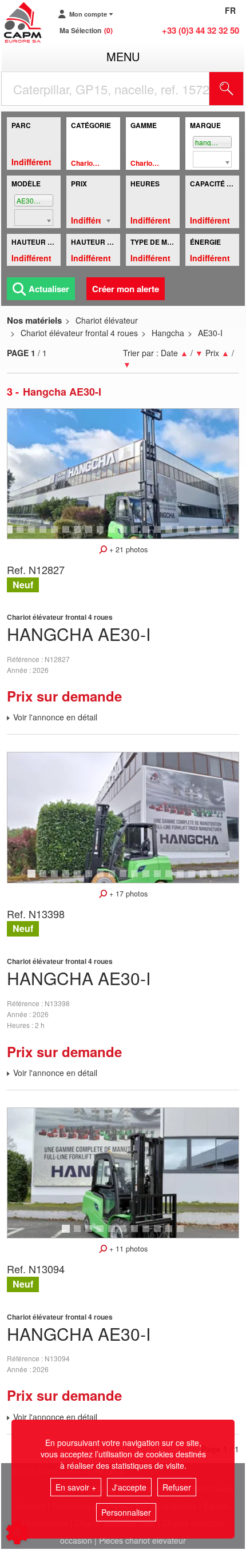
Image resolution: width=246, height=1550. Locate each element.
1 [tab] (10, 534)
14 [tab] (161, 534)
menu (123, 56)
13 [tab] (149, 534)
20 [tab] (230, 534)
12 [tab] (138, 534)
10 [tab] (115, 534)
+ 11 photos (127, 1248)
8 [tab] (90, 534)
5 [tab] (56, 534)
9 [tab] (102, 534)
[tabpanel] (123, 474)
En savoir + (75, 1487)
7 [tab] (79, 534)
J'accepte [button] (129, 1487)
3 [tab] (33, 534)
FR (230, 10)
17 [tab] (195, 534)
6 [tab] (67, 534)
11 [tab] (127, 534)
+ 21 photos (127, 549)
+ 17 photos (127, 893)
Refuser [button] (176, 1487)
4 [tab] (44, 534)
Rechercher (241, 88)
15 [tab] (172, 534)
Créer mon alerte (125, 288)
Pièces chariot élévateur (142, 1540)
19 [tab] (218, 534)
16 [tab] (184, 534)
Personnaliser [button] (126, 1512)
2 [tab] (21, 534)
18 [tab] (207, 534)
